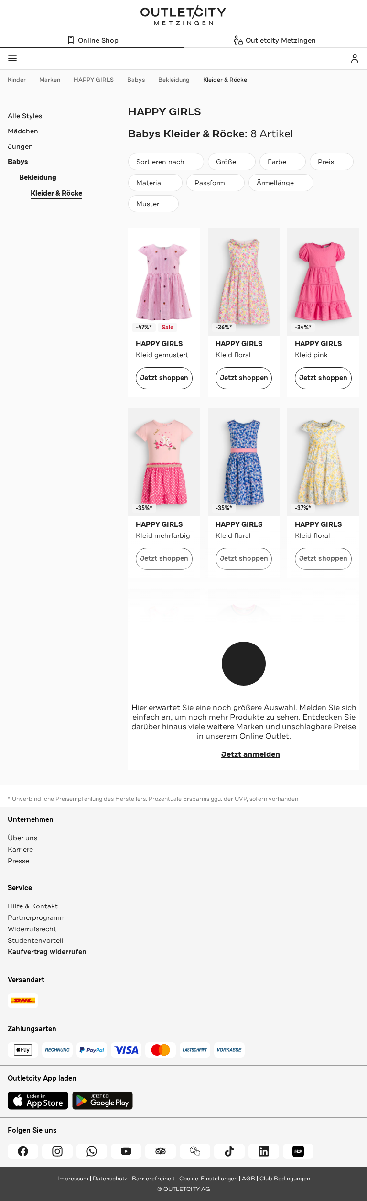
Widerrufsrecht (32, 929)
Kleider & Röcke (225, 80)
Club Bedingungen (284, 1178)
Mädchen (23, 131)
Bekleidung (174, 80)
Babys (136, 80)
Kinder (17, 80)
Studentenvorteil (36, 940)
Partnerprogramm (37, 917)
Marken (49, 80)
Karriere (20, 849)
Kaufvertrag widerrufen (47, 952)
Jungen (20, 146)
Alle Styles (25, 115)
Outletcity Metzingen (183, 16)
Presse (18, 860)
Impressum (72, 1178)
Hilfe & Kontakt (33, 906)
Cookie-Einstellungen (208, 1178)
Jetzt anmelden (250, 754)
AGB (248, 1178)
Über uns (22, 837)
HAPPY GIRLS (94, 80)
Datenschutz (110, 1178)
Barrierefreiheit (153, 1178)
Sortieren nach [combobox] (160, 163)
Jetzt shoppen (164, 377)
